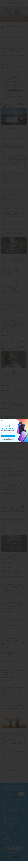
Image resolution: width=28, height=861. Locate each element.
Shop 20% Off (8, 436)
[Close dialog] (27, 420)
